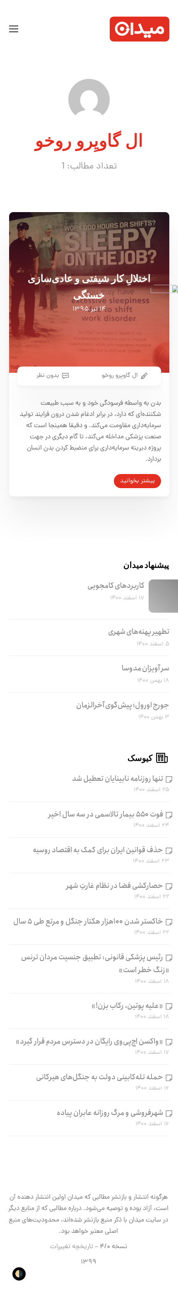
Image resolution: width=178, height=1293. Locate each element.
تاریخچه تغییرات (71, 1247)
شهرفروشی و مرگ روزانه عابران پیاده (110, 1113)
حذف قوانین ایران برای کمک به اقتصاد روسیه (98, 850)
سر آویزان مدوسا (145, 668)
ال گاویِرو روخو (120, 375)
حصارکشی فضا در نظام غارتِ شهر (114, 886)
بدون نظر (47, 375)
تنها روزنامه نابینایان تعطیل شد (117, 779)
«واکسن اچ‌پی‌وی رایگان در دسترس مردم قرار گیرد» (89, 1041)
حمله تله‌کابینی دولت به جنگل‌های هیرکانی (99, 1077)
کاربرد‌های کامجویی (115, 586)
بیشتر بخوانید (137, 481)
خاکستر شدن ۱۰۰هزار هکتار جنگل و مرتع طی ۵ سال (88, 921)
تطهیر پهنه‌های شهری (138, 632)
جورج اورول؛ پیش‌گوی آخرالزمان (122, 705)
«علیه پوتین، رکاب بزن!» (127, 1006)
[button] (13, 29)
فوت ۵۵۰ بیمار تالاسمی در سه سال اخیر (105, 814)
